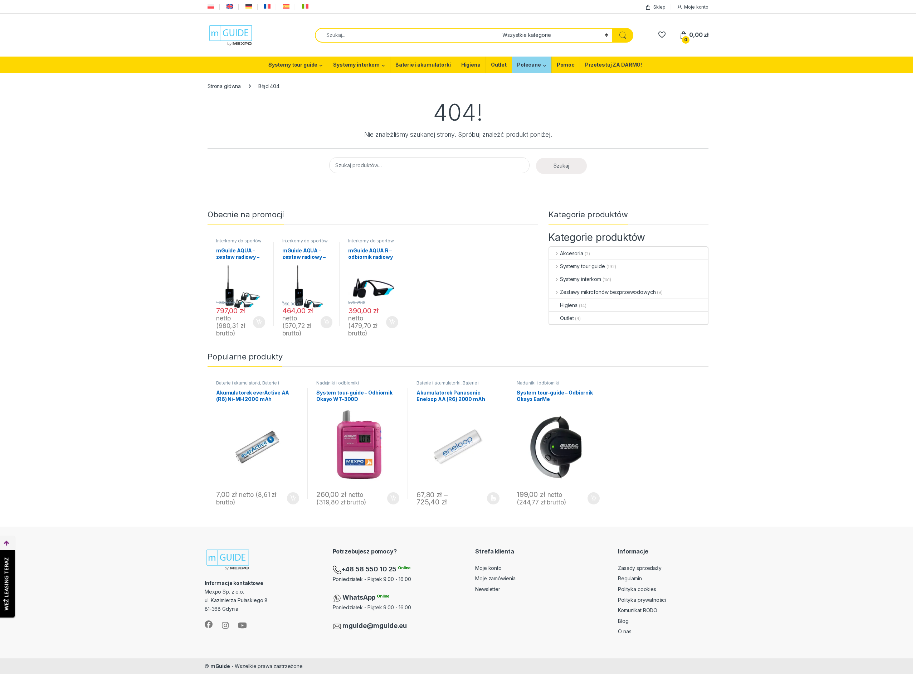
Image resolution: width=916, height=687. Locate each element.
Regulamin (630, 578)
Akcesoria (571, 253)
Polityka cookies (637, 589)
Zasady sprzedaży (640, 568)
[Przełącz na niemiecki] (248, 6)
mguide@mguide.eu (374, 625)
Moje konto (696, 7)
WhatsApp (359, 597)
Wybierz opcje (490, 498)
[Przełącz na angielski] (229, 6)
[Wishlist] (662, 35)
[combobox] (406, 35)
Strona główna (224, 86)
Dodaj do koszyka (255, 322)
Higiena (471, 65)
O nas (624, 631)
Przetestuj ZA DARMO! (613, 65)
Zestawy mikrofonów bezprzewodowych (608, 292)
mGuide (220, 666)
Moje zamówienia (495, 578)
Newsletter (487, 589)
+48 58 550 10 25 (369, 569)
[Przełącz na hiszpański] (285, 6)
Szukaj (561, 166)
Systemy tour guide (292, 65)
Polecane (529, 65)
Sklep (659, 7)
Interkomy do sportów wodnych (239, 243)
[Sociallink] (209, 624)
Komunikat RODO (637, 610)
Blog (623, 621)
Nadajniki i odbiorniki (337, 383)
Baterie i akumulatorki (423, 65)
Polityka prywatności (642, 600)
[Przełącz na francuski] (267, 6)
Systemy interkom (356, 65)
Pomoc (566, 65)
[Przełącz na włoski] (304, 6)
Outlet (499, 65)
